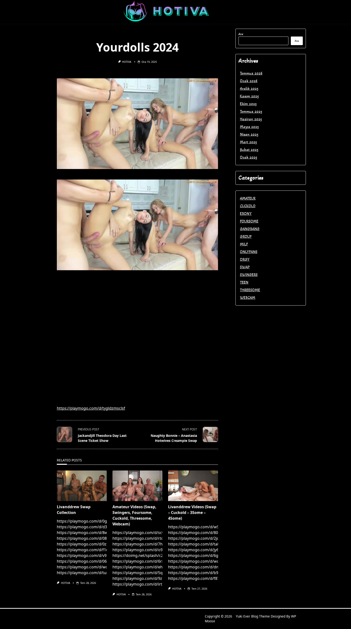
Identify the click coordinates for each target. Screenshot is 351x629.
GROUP (246, 236)
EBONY (246, 213)
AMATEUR (247, 198)
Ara (241, 34)
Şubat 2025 (249, 149)
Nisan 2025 (249, 134)
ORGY (245, 259)
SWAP (245, 267)
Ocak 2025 (248, 157)
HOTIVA (126, 61)
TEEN (244, 282)
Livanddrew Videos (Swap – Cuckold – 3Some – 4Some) (192, 512)
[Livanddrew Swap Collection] (82, 485)
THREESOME (250, 290)
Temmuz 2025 (251, 111)
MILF (244, 244)
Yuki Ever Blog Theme (253, 616)
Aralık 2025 (249, 88)
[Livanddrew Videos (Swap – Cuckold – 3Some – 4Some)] (193, 485)
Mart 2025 (248, 142)
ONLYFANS (248, 251)
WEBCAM (247, 297)
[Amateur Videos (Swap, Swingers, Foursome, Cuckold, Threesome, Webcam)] (137, 485)
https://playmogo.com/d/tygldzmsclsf (91, 408)
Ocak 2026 (248, 81)
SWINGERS (249, 274)
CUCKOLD (247, 206)
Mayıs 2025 (249, 126)
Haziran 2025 (251, 119)
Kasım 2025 (249, 96)
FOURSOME (249, 221)
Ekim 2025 (248, 103)
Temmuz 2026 (251, 73)
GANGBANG (250, 229)
